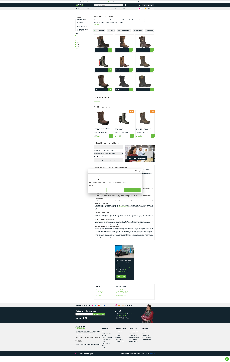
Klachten (104, 345)
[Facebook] (83, 318)
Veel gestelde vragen (106, 333)
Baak (78, 40)
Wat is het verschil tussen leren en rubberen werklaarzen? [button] (107, 156)
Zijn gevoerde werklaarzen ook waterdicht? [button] (104, 150)
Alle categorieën (81, 8)
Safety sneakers (126, 8)
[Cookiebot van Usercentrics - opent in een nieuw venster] (135, 171)
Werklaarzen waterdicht (82, 27)
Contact (103, 347)
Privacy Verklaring (106, 343)
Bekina (78, 44)
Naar (124, 267)
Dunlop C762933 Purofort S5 (122, 291)
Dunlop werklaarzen (133, 335)
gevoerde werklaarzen (123, 206)
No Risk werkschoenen (133, 331)
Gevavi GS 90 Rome (120, 289)
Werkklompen (118, 8)
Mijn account (145, 328)
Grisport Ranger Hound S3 (121, 295)
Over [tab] (133, 175)
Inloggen (144, 333)
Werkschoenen (90, 8)
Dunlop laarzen (80, 23)
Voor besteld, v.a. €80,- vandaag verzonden (88, 1)
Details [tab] (115, 175)
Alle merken (79, 35)
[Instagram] (86, 318)
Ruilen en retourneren (106, 339)
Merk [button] (76, 33)
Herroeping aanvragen (146, 339)
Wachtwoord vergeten (146, 337)
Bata (78, 42)
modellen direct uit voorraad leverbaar (118, 1)
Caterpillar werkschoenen (134, 337)
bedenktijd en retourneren (146, 1)
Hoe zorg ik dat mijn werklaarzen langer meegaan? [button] (105, 160)
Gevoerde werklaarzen (82, 26)
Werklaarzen (98, 8)
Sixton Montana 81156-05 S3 (122, 292)
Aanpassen (114, 189)
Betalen (103, 341)
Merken (133, 8)
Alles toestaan (132, 189)
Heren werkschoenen (119, 341)
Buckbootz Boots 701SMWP (122, 294)
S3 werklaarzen (80, 30)
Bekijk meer (78, 48)
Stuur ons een (122, 269)
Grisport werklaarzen (81, 22)
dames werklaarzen (147, 175)
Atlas (78, 37)
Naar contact (122, 276)
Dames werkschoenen (109, 8)
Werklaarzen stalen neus (82, 29)
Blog (103, 331)
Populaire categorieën (120, 328)
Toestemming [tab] (97, 175)
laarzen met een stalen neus (101, 221)
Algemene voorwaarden (107, 337)
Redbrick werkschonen (133, 341)
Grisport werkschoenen (133, 333)
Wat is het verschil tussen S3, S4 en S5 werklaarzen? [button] (105, 147)
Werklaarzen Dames (81, 20)
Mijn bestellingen (145, 335)
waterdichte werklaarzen (138, 213)
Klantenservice (106, 328)
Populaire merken (133, 328)
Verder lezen (96, 24)
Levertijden (104, 335)
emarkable (152, 353)
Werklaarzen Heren (81, 19)
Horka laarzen (80, 25)
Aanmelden (144, 331)
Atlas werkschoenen (133, 339)
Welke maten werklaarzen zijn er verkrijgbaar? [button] (104, 153)
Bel (122, 271)
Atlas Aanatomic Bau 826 (121, 297)
